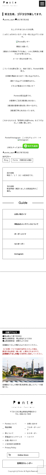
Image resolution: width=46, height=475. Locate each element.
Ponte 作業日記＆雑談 (22, 160)
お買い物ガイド (11, 440)
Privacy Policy (10, 447)
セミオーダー (32, 433)
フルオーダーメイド (34, 428)
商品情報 (8, 427)
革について (9, 433)
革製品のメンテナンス (13, 436)
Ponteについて (11, 423)
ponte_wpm (9, 19)
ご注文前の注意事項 (12, 444)
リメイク (30, 436)
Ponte (9, 3)
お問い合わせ (32, 423)
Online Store (23, 455)
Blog (6, 160)
